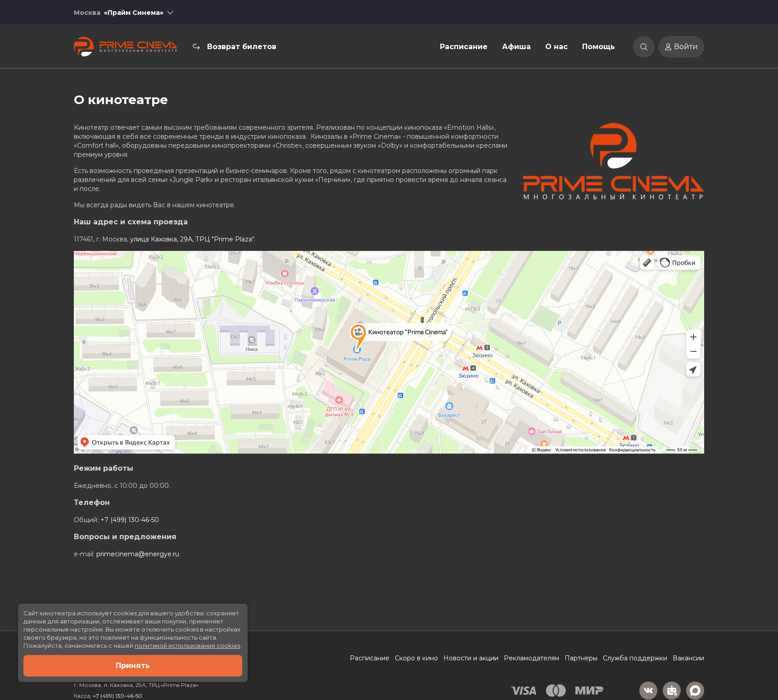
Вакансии (688, 658)
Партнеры (581, 658)
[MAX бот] (695, 691)
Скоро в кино (416, 658)
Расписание (464, 46)
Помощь (598, 46)
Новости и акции (470, 658)
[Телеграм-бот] (672, 691)
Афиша (516, 46)
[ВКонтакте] (648, 691)
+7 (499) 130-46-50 (129, 520)
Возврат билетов (241, 46)
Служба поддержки (635, 658)
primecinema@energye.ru (137, 554)
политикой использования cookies (187, 645)
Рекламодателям (531, 658)
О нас (556, 46)
